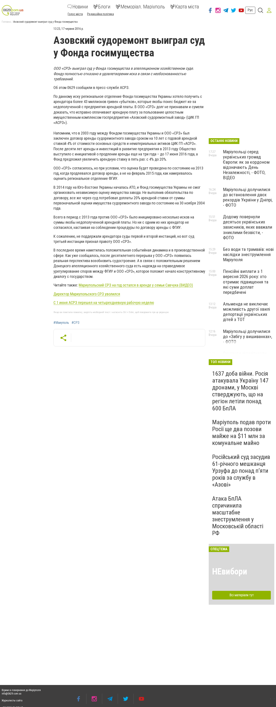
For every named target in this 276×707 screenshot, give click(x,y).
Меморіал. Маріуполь (143, 7)
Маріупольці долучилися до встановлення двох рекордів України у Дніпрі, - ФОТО (248, 197)
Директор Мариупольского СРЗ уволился (86, 294)
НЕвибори (229, 571)
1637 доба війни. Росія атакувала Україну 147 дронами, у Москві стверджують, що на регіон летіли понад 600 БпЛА (240, 391)
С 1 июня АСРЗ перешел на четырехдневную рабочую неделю (103, 302)
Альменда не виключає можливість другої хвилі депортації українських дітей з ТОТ (246, 311)
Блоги (104, 7)
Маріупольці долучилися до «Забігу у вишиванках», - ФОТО (247, 336)
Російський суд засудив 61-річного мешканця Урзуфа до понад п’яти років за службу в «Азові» (241, 470)
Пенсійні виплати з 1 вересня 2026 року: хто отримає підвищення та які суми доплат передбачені (245, 282)
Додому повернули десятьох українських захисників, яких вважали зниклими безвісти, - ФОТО (247, 227)
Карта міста (187, 7)
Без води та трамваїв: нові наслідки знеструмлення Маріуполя (248, 254)
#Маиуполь (61, 323)
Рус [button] (250, 10)
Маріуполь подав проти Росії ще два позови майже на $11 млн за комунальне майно (241, 433)
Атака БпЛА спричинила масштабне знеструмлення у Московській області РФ (237, 516)
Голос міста (75, 14)
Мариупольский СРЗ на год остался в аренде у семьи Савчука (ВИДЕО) (136, 285)
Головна (6, 21)
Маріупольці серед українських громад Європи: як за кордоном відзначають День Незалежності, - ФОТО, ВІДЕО (246, 164)
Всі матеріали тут (241, 595)
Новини (80, 7)
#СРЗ (75, 323)
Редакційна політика (100, 14)
